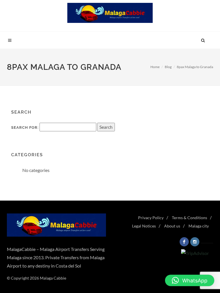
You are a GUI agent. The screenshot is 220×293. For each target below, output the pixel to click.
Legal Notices (144, 225)
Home (155, 67)
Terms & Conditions (189, 217)
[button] (189, 280)
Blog (168, 67)
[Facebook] (184, 241)
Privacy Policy (151, 217)
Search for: (25, 127)
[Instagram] (194, 241)
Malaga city (198, 225)
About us (172, 225)
